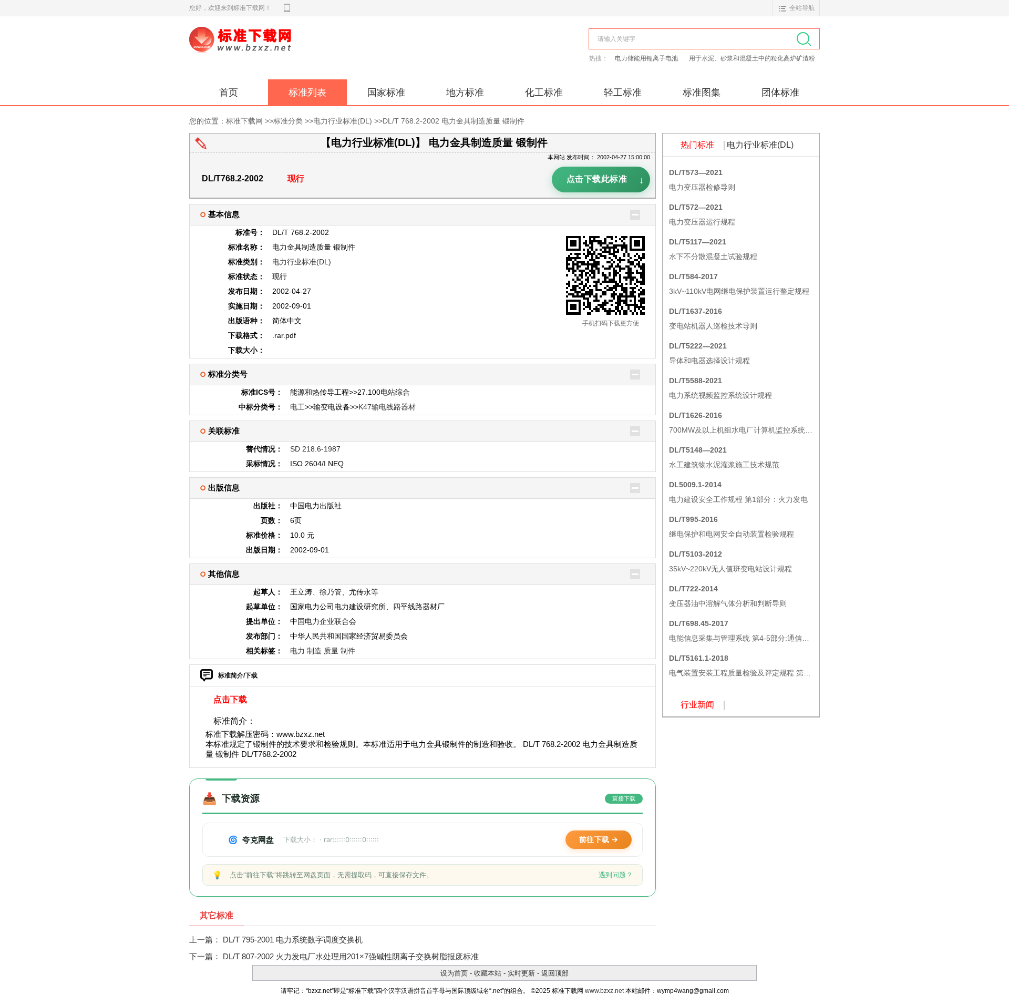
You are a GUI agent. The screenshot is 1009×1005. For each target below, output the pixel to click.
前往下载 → (598, 839)
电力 (297, 651)
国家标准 (386, 92)
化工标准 (544, 92)
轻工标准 (623, 92)
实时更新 (521, 973)
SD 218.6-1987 (315, 449)
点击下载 (230, 699)
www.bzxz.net (604, 990)
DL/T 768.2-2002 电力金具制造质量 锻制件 (453, 121)
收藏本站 (487, 973)
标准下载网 (310, 51)
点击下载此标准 (605, 181)
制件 (348, 651)
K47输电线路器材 (387, 407)
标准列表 (307, 92)
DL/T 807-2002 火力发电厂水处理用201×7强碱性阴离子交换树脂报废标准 (351, 956)
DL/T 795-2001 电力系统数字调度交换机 (293, 939)
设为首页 (454, 973)
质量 (331, 651)
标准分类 (288, 121)
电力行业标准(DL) (342, 121)
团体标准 (780, 92)
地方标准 (465, 92)
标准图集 (701, 92)
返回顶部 (555, 973)
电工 (297, 407)
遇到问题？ (616, 874)
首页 (228, 92)
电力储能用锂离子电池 (647, 58)
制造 (314, 651)
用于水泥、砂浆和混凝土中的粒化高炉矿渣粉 (752, 58)
